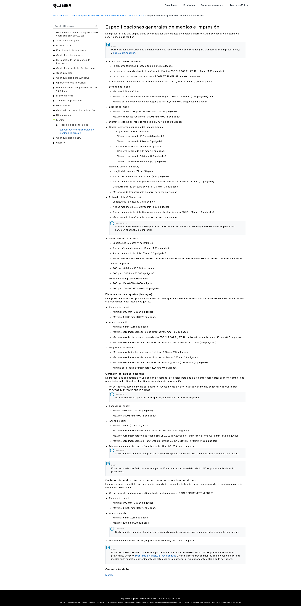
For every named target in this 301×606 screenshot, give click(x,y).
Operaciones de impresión (71, 83)
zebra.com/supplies (124, 53)
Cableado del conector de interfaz (75, 110)
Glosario (61, 143)
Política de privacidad (169, 599)
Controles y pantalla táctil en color (76, 68)
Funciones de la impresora (71, 50)
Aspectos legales (129, 599)
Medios (140, 16)
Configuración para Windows (72, 78)
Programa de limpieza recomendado (155, 556)
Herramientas (64, 105)
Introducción (63, 45)
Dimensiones (63, 115)
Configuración (64, 73)
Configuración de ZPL (68, 138)
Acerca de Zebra (239, 5)
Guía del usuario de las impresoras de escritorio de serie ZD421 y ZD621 (93, 16)
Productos (189, 5)
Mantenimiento (65, 96)
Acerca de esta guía (67, 41)
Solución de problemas (69, 101)
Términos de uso (148, 599)
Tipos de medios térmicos (73, 125)
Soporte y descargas (212, 5)
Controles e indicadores (69, 55)
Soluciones (171, 5)
